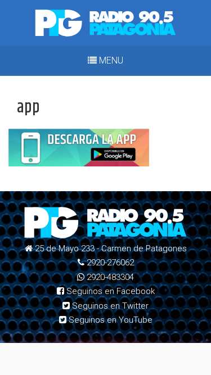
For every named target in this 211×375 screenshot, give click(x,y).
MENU (110, 60)
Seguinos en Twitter (109, 306)
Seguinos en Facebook (109, 291)
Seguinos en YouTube (109, 320)
